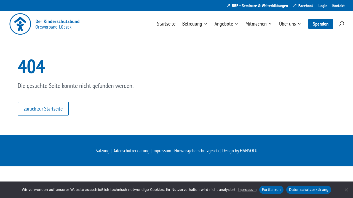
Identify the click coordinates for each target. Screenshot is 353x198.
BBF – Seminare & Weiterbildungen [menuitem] (260, 5)
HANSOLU (248, 150)
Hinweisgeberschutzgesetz (196, 150)
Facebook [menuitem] (306, 5)
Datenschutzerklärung (131, 150)
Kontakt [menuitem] (338, 5)
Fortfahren (271, 189)
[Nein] (346, 190)
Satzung (102, 150)
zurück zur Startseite (43, 108)
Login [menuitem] (323, 5)
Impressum (162, 150)
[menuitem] (166, 29)
